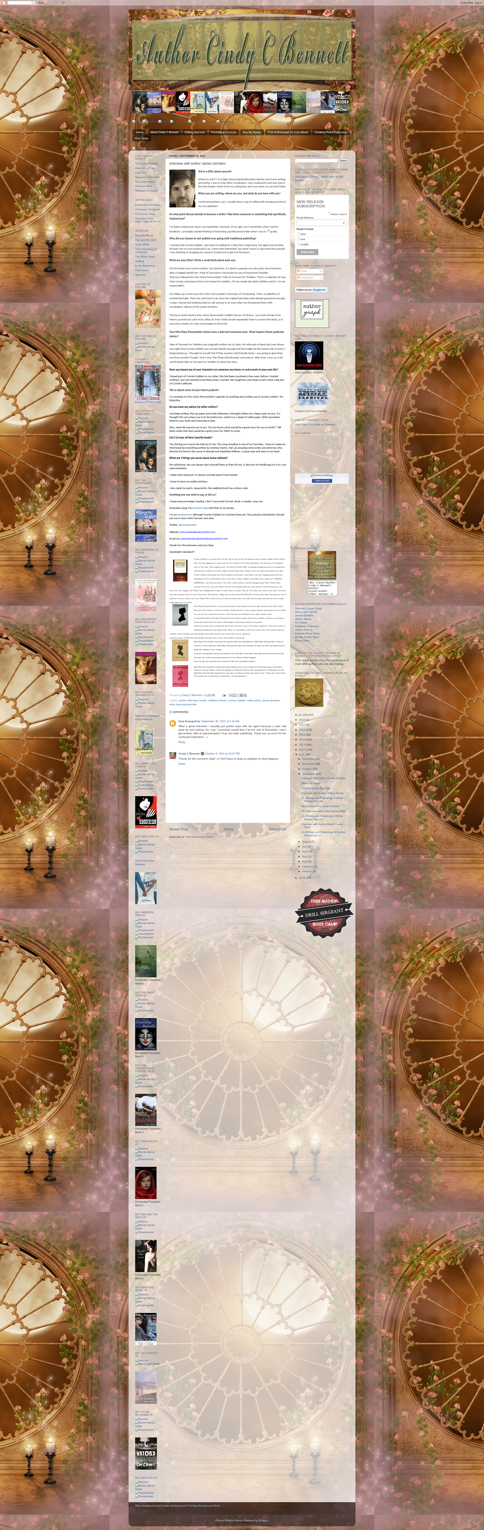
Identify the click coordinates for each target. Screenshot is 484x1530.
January (307, 871)
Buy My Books (252, 132)
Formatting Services (223, 132)
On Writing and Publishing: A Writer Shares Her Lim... (322, 800)
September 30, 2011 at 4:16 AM (220, 721)
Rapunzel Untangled (147, 177)
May (305, 856)
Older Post (277, 829)
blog (321, 660)
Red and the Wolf (145, 240)
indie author (254, 700)
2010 (302, 877)
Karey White (302, 640)
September (309, 773)
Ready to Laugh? (311, 783)
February (308, 866)
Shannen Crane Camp (308, 608)
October (307, 769)
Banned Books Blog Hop (315, 788)
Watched (140, 274)
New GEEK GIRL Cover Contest (320, 806)
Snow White (142, 244)
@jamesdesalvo (188, 525)
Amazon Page (200, 508)
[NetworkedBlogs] (322, 475)
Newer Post (178, 829)
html (303, 234)
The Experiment (144, 181)
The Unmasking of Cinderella (146, 251)
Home (139, 132)
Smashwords (184, 514)
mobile (305, 244)
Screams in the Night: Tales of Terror (148, 220)
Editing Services (195, 132)
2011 (302, 754)
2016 (302, 729)
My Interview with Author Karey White (323, 811)
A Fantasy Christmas (147, 209)
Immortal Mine (143, 186)
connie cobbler (237, 700)
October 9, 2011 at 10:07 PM (222, 753)
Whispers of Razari (146, 190)
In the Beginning (145, 265)
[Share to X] (238, 695)
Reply (181, 742)
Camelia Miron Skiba (307, 633)
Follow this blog (322, 481)
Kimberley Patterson (307, 626)
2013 (302, 744)
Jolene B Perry (304, 629)
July (305, 846)
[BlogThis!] (234, 695)
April (305, 861)
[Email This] (231, 695)
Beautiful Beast (144, 235)
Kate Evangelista (189, 721)
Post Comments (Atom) (200, 836)
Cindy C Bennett (189, 753)
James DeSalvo (304, 615)
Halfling (139, 261)
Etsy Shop (141, 138)
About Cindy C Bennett (164, 132)
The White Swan (145, 256)
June (305, 851)
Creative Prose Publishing (331, 132)
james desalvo (271, 700)
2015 (302, 734)
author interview (188, 700)
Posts (303, 271)
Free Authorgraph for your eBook (288, 132)
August (306, 841)
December (308, 759)
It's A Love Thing (145, 214)
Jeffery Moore (303, 619)
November (308, 763)
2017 (302, 724)
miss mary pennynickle (183, 704)
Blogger (263, 1520)
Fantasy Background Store (204, 1505)
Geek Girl (141, 172)
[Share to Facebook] (241, 695)
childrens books (217, 700)
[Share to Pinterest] (245, 695)
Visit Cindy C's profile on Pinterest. (315, 424)
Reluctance (142, 270)
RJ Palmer (301, 622)
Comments (306, 277)
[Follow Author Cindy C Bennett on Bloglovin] (311, 291)
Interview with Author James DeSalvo (323, 778)
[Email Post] (223, 695)
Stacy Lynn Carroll (306, 611)
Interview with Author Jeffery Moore (322, 793)
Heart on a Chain (145, 168)
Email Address (321, 217)
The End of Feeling (146, 163)
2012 (302, 749)
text (303, 239)
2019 (302, 719)
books (202, 700)
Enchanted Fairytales (148, 204)
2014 (302, 739)
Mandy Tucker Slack (307, 637)
